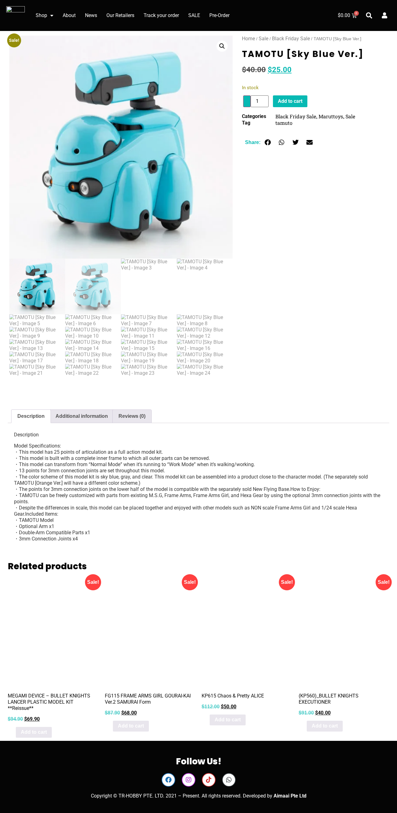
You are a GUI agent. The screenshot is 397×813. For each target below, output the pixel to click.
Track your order (161, 15)
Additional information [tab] (82, 416)
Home (248, 39)
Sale (263, 39)
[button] (222, 46)
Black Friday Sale (291, 39)
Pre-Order (219, 15)
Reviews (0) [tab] (131, 416)
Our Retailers (120, 15)
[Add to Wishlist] (247, 101)
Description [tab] (31, 416)
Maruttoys (331, 116)
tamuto (283, 123)
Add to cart (290, 101)
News (91, 15)
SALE (194, 15)
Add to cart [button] (34, 732)
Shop (41, 15)
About (69, 15)
